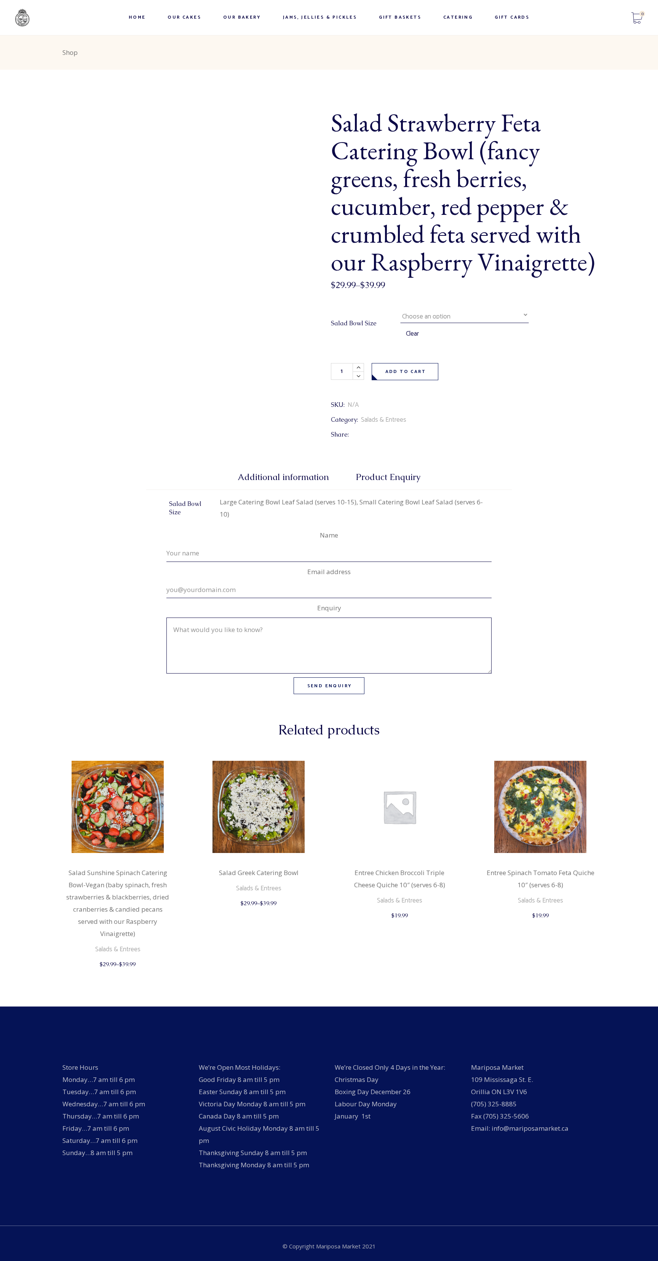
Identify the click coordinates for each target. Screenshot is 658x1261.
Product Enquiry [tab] (388, 477)
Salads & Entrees (383, 419)
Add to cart (405, 371)
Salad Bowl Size (354, 323)
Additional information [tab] (283, 477)
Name (329, 535)
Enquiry (329, 607)
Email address (329, 571)
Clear (412, 333)
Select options (118, 971)
